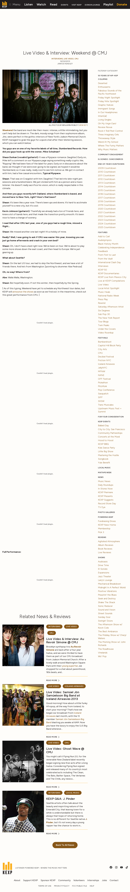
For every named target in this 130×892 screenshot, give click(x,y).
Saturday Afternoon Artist (111, 306)
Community (64, 880)
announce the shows (23, 291)
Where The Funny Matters (111, 145)
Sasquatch (103, 393)
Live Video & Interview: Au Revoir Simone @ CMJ (65, 640)
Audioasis (103, 561)
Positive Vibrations (107, 591)
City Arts (102, 349)
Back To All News (65, 845)
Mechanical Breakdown (109, 583)
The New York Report (109, 317)
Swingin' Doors (105, 620)
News (100, 477)
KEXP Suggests (105, 499)
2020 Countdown (107, 208)
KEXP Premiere (105, 492)
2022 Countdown (106, 216)
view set (83, 125)
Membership (104, 528)
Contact (114, 880)
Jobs (104, 880)
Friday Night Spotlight (109, 97)
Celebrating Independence (111, 247)
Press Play (103, 299)
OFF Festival (104, 378)
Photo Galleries (106, 512)
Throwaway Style (106, 138)
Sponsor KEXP (48, 880)
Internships (93, 880)
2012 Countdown (106, 179)
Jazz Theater (104, 576)
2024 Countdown (107, 223)
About (17, 880)
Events (64, 5)
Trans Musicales (105, 404)
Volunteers (79, 880)
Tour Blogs (103, 321)
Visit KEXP (77, 5)
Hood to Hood (105, 440)
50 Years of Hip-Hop (108, 76)
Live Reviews (104, 552)
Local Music (72, 793)
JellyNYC (102, 367)
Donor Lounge (92, 5)
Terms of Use (44, 886)
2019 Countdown (106, 205)
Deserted (102, 83)
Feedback (103, 251)
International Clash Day (109, 262)
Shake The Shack (106, 602)
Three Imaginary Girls (108, 134)
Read (53, 4)
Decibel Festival (106, 356)
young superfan (70, 665)
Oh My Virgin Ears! (107, 123)
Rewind (101, 303)
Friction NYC (104, 360)
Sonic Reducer (105, 606)
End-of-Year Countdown (111, 164)
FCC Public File (79, 886)
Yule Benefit (104, 462)
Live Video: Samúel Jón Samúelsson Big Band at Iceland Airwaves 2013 (63, 695)
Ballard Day (103, 425)
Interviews (57, 59)
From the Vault (105, 258)
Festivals (103, 338)
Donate (122, 4)
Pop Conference (106, 390)
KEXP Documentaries (108, 273)
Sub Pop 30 (104, 314)
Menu (16, 4)
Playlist (108, 4)
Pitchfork (102, 386)
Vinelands (102, 652)
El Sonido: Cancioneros (110, 159)
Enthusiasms (104, 87)
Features (102, 232)
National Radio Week (108, 295)
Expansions (103, 572)
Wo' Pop (102, 656)
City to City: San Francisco (111, 429)
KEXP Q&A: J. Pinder (60, 799)
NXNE (101, 375)
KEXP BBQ (103, 444)
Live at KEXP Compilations (111, 280)
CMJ (77, 59)
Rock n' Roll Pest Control (110, 130)
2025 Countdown (107, 227)
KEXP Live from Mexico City (112, 277)
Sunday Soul (104, 617)
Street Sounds (105, 613)
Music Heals (104, 292)
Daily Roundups (105, 485)
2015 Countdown (106, 190)
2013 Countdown (106, 182)
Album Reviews (105, 545)
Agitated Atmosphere (109, 541)
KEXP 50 (102, 269)
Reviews (102, 537)
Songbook (103, 458)
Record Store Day (107, 503)
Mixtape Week (104, 472)
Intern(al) (102, 116)
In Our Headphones (107, 112)
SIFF (100, 397)
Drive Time (103, 565)
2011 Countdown (106, 175)
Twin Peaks (103, 325)
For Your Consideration (111, 417)
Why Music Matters (107, 149)
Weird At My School (108, 142)
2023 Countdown (107, 220)
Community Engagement (110, 154)
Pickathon (103, 382)
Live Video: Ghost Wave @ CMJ (65, 750)
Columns (102, 79)
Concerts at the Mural (109, 436)
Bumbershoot (104, 341)
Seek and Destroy (107, 598)
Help (92, 886)
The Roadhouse (106, 649)
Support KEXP (30, 880)
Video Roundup (105, 332)
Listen (28, 4)
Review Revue (105, 127)
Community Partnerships (110, 433)
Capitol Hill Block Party (109, 345)
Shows (101, 557)
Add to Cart (104, 236)
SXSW (101, 401)
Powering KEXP (105, 517)
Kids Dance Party (106, 447)
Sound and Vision (106, 609)
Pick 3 (101, 532)
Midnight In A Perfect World (112, 587)
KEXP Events (104, 422)
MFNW (101, 371)
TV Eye (101, 507)
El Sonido (103, 569)
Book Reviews (105, 548)
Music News (104, 481)
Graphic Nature (105, 105)
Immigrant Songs (106, 108)
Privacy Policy (61, 886)
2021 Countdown (106, 212)
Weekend (7, 130)
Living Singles (104, 119)
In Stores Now (105, 488)
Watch (41, 4)
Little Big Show (105, 451)
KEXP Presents (105, 496)
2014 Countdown (107, 186)
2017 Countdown (106, 197)
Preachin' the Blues (107, 594)
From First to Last (107, 254)
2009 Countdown (107, 168)
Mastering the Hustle (108, 455)
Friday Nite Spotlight (108, 101)
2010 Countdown (107, 171)
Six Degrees (104, 310)
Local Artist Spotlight (108, 288)
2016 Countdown (106, 194)
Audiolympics (104, 240)
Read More (52, 680)
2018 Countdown (106, 201)
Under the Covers (107, 329)
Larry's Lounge (105, 580)
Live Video (69, 59)
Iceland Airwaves (74, 686)
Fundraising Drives (107, 521)
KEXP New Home (107, 524)
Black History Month (108, 243)
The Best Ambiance (108, 631)
